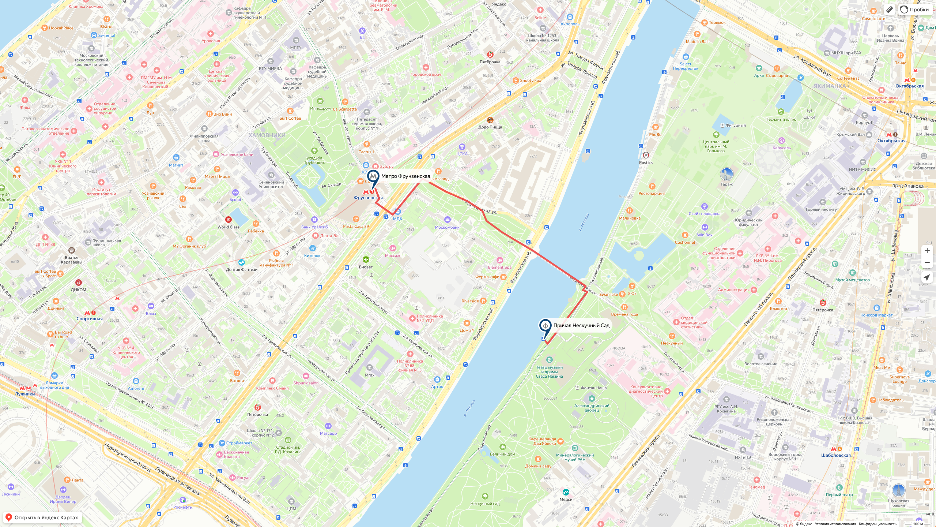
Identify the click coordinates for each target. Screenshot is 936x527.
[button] (889, 9)
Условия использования (835, 524)
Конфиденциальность (878, 524)
